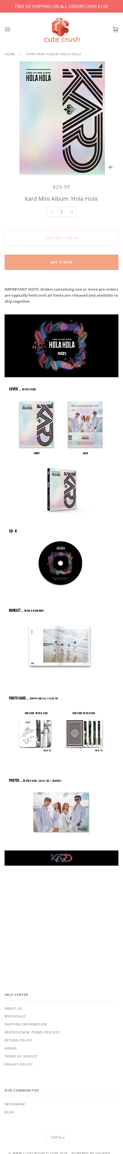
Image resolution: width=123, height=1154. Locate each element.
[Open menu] (13, 30)
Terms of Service (21, 1056)
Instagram (15, 1104)
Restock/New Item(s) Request (32, 1032)
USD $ (56, 1137)
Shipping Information (26, 1024)
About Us (13, 1009)
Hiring (11, 1048)
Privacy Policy (19, 1064)
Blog (9, 1112)
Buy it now (62, 262)
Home (10, 54)
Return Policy (18, 1040)
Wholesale (15, 1016)
